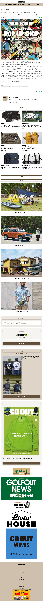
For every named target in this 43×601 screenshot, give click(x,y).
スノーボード (3, 86)
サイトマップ (21, 572)
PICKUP (10, 4)
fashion (9, 12)
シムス (13, 86)
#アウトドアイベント (26, 322)
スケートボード (8, 86)
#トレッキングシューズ (8, 323)
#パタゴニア (23, 323)
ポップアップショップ (25, 86)
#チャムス (9, 322)
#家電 (5, 322)
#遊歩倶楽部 (14, 322)
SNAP (19, 4)
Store (23, 4)
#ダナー (32, 322)
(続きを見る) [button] (15, 102)
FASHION (8, 9)
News (5, 4)
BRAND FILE (21, 586)
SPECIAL (15, 4)
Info (40, 3)
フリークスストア (17, 86)
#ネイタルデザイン (16, 323)
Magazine (29, 4)
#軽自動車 (19, 322)
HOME (2, 12)
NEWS (5, 12)
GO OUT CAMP (36, 4)
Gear (7, 3)
